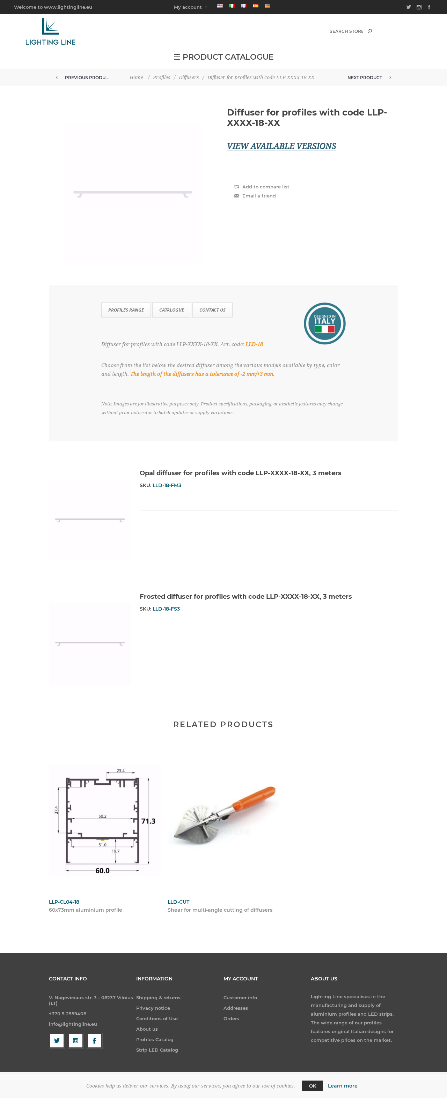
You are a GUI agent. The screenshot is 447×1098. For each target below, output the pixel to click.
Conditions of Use (157, 1018)
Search (370, 31)
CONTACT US (212, 310)
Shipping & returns (158, 997)
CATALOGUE (171, 310)
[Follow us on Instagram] (75, 1040)
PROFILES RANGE (126, 310)
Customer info (240, 997)
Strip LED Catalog (157, 1050)
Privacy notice (153, 1008)
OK (312, 1086)
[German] (267, 5)
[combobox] (346, 31)
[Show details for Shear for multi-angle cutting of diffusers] (223, 820)
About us (147, 1029)
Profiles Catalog (155, 1039)
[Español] (255, 5)
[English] (220, 5)
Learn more (343, 1086)
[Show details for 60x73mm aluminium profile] (105, 820)
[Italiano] (231, 5)
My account (188, 7)
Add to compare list (266, 186)
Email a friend (259, 196)
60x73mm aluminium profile (85, 910)
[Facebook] (94, 1040)
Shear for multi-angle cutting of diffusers (220, 910)
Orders (231, 1018)
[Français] (243, 5)
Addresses (236, 1008)
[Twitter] (57, 1040)
